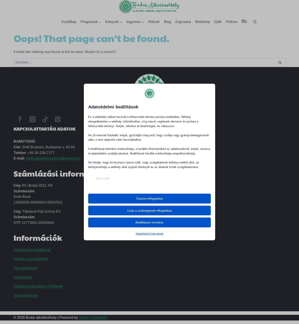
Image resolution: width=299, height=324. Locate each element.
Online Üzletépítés (93, 317)
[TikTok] (45, 119)
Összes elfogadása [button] (149, 198)
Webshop (202, 22)
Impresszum (23, 277)
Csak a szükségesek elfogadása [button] (149, 210)
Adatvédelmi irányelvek (150, 233)
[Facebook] (20, 119)
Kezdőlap (69, 22)
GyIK (218, 22)
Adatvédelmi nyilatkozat (32, 250)
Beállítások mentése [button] (149, 222)
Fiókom (231, 22)
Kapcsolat (183, 22)
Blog (167, 22)
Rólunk (154, 22)
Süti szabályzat (25, 268)
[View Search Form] (255, 22)
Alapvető (102, 178)
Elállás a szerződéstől (31, 259)
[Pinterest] (57, 119)
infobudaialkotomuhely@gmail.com (53, 158)
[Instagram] (32, 119)
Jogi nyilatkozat (26, 295)
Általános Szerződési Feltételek (38, 286)
